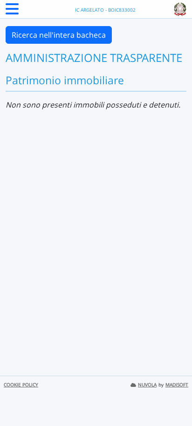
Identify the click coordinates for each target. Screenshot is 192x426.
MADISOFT (176, 385)
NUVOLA (147, 385)
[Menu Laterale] (12, 12)
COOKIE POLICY (21, 385)
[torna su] (173, 397)
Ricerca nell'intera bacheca (59, 35)
